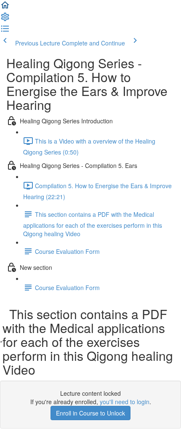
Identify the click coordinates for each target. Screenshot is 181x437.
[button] (5, 7)
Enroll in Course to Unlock (90, 413)
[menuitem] (5, 19)
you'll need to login (124, 401)
